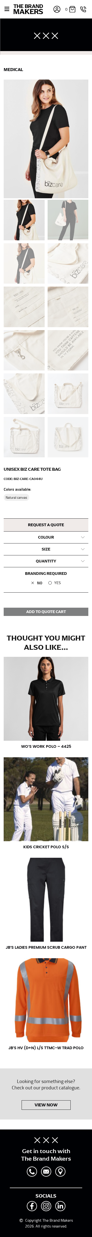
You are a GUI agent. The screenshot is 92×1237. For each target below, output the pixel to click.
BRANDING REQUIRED (46, 573)
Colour (46, 537)
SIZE (46, 549)
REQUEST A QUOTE (46, 525)
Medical (13, 69)
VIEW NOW (46, 1105)
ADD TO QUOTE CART (46, 611)
